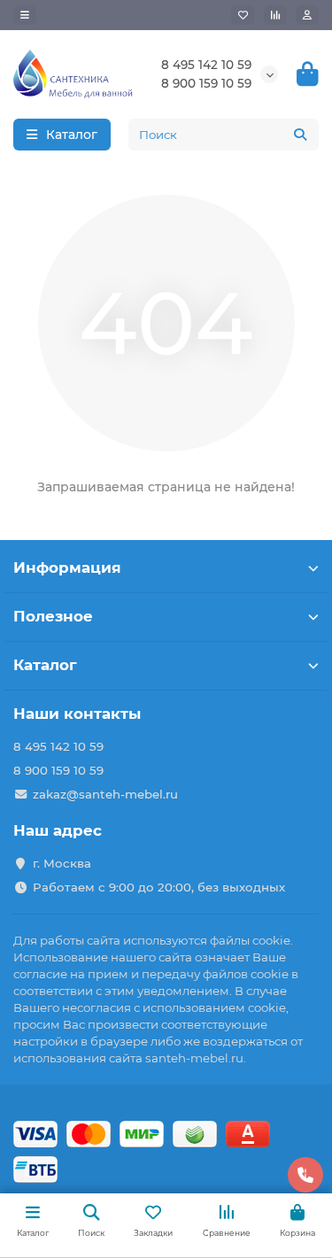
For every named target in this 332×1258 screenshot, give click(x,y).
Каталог (45, 665)
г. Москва (62, 863)
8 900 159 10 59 (206, 83)
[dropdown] (24, 15)
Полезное (53, 616)
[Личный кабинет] (307, 15)
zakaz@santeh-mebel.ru (105, 794)
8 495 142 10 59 (206, 65)
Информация (67, 567)
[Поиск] (300, 135)
